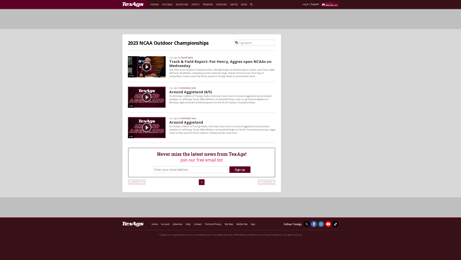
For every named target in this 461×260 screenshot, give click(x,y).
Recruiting (182, 4)
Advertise (177, 224)
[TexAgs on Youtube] (328, 224)
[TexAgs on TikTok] (335, 224)
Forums (154, 4)
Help (188, 224)
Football (167, 4)
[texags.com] (133, 4)
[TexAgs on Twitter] (307, 224)
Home (155, 224)
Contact (198, 224)
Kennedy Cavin (188, 87)
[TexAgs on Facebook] (314, 224)
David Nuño (187, 57)
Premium (208, 4)
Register (315, 4)
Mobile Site (242, 224)
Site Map (229, 224)
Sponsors (221, 4)
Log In (306, 4)
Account (165, 224)
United (234, 4)
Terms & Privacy (213, 224)
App (253, 224)
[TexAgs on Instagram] (321, 224)
